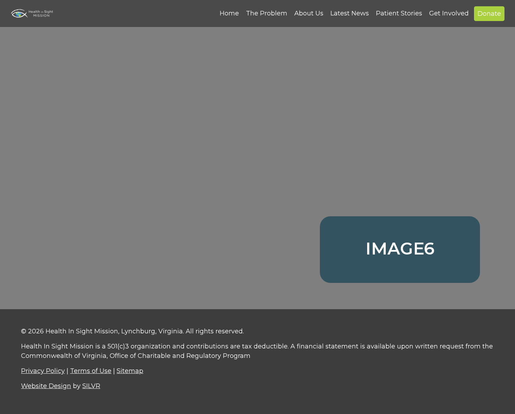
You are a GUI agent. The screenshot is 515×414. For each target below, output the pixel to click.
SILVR (91, 386)
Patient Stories (399, 13)
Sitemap (130, 371)
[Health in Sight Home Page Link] (35, 13)
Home (229, 13)
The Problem (266, 13)
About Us (308, 13)
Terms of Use (90, 371)
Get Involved (449, 13)
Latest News (349, 13)
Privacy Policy (43, 371)
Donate (489, 14)
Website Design (46, 386)
